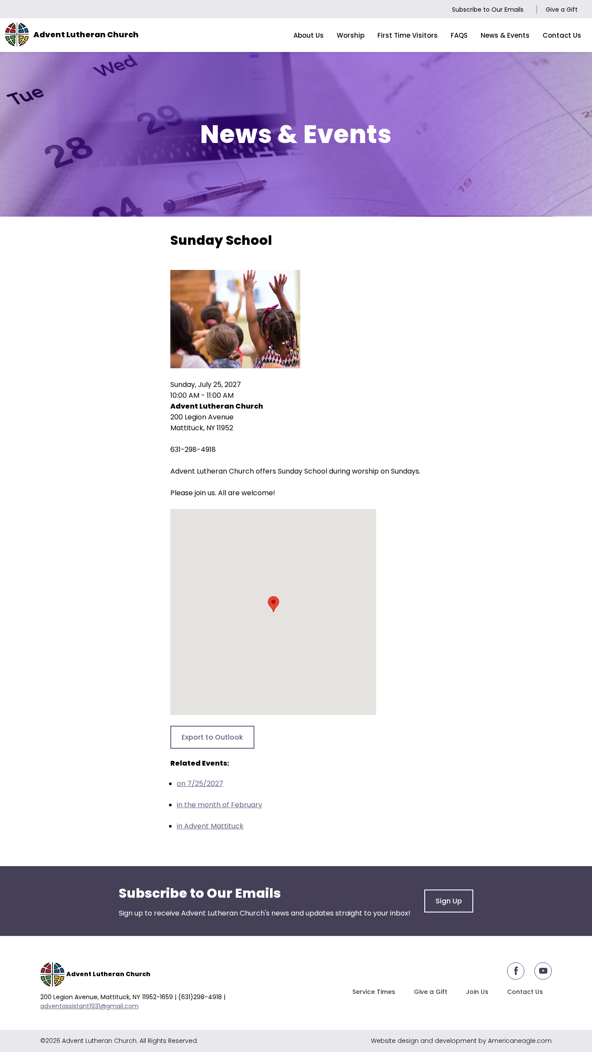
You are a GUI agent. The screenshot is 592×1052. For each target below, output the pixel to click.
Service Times (373, 991)
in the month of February (219, 805)
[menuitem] (308, 35)
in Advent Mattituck (210, 826)
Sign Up (449, 901)
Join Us (477, 991)
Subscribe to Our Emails (488, 9)
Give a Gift (562, 9)
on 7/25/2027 (200, 784)
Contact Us (525, 991)
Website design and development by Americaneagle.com (461, 1040)
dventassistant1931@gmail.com (91, 1006)
